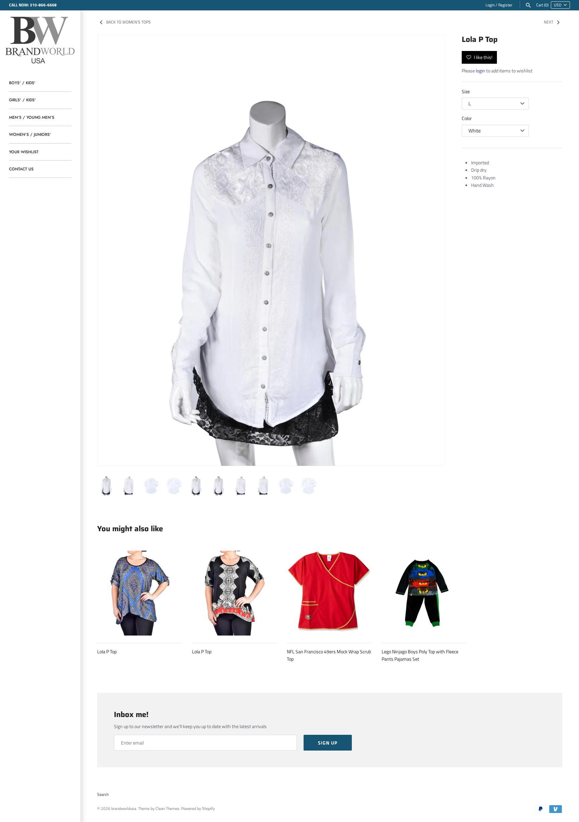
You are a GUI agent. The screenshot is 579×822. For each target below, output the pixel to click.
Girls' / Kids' (22, 100)
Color (467, 118)
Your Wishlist (24, 152)
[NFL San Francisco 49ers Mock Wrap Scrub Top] (329, 593)
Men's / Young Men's (31, 117)
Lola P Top (107, 651)
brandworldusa (123, 809)
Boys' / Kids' (22, 83)
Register (505, 5)
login (480, 70)
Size (466, 91)
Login (490, 5)
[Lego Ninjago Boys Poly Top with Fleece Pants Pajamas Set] (424, 593)
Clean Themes (167, 809)
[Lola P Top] (271, 250)
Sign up (327, 742)
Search (103, 794)
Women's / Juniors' (30, 134)
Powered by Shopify (198, 809)
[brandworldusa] (40, 39)
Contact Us (21, 169)
